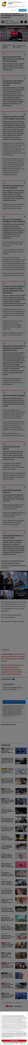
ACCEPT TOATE (14, 1040)
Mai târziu (13, 10)
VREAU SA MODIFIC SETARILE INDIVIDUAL (14, 1042)
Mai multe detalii (19, 1020)
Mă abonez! (23, 10)
